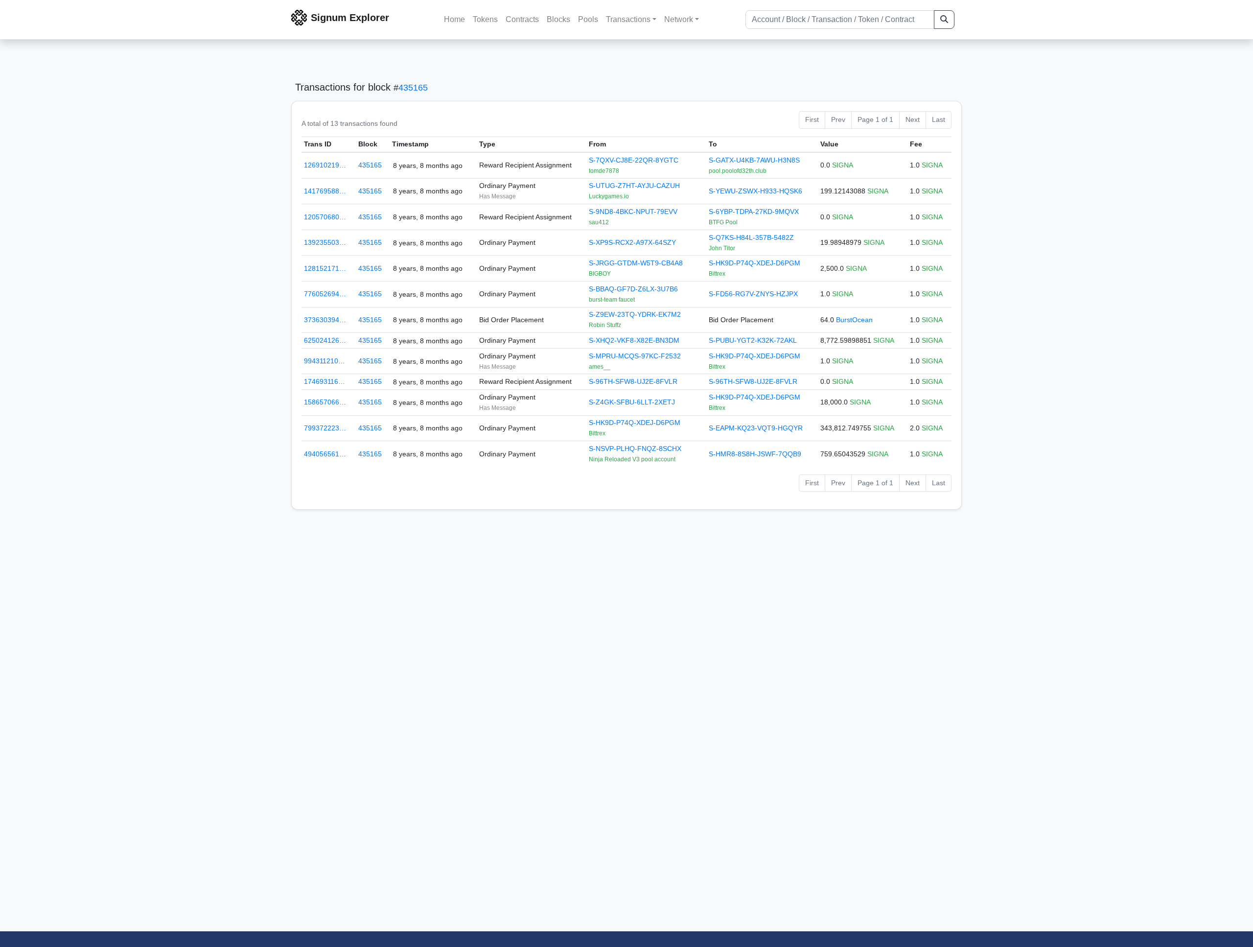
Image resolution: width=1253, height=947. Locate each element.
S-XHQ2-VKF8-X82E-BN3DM (634, 340)
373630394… (325, 320)
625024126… (325, 340)
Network (678, 19)
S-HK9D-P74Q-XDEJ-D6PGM (754, 263)
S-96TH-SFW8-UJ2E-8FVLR (633, 381)
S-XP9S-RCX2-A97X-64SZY (632, 242)
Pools (588, 19)
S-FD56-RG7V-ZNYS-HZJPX (753, 294)
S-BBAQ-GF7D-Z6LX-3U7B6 (633, 289)
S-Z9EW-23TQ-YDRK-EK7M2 (635, 314)
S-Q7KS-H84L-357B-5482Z (751, 237)
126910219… (325, 165)
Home (454, 19)
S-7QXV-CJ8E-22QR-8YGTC (633, 160)
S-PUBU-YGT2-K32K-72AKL (753, 340)
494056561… (325, 454)
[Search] (944, 19)
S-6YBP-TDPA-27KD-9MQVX (754, 211)
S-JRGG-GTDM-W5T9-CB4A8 (636, 263)
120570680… (325, 217)
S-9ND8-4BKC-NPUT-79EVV (633, 211)
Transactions (628, 19)
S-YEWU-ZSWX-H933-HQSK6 (755, 191)
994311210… (324, 361)
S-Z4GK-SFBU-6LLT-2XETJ (632, 402)
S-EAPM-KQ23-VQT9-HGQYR (756, 428)
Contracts (522, 19)
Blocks (558, 19)
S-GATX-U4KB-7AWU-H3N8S (754, 160)
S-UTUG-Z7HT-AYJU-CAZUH (634, 185)
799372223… (325, 428)
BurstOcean (854, 320)
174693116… (324, 381)
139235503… (325, 242)
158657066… (325, 402)
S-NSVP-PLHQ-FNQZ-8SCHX (635, 448)
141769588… (325, 191)
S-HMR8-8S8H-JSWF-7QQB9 (755, 454)
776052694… (325, 294)
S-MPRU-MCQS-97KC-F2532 (635, 356)
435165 (413, 88)
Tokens (485, 19)
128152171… (325, 268)
